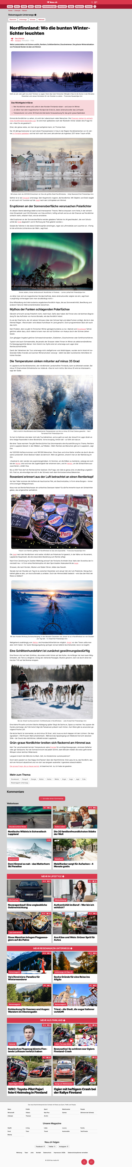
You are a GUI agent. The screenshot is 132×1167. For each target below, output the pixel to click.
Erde (19, 222)
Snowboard (81, 329)
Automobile (65, 1131)
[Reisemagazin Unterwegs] (52, 14)
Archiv (46, 1116)
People (82, 1109)
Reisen (24, 10)
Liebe (45, 1128)
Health (10, 1128)
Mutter (18, 463)
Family (82, 1128)
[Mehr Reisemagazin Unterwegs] (52, 948)
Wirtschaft (11, 1112)
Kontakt (38, 1152)
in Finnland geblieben (20, 133)
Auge (76, 563)
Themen (28, 1116)
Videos (28, 1112)
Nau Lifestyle (19, 38)
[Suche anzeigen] (92, 2)
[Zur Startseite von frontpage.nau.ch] (52, 2)
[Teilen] (84, 1162)
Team (26, 1152)
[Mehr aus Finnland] (52, 1020)
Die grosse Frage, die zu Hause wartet (24, 766)
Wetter (35, 642)
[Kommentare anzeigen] (91, 1162)
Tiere (27, 1131)
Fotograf (25, 198)
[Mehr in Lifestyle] (52, 876)
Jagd (38, 200)
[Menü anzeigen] (95, 2)
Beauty (10, 1134)
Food (9, 1131)
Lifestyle (17, 10)
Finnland (18, 40)
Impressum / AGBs (59, 1152)
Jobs (32, 1152)
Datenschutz (47, 1152)
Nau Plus (46, 1112)
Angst (69, 642)
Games (64, 1112)
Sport (45, 1109)
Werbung (19, 1152)
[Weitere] (94, 6)
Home (10, 10)
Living (28, 1128)
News (9, 1109)
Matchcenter (66, 1109)
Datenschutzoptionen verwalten (78, 1152)
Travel (46, 1131)
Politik (28, 1109)
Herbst (69, 463)
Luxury (64, 1128)
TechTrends (84, 1131)
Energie (53, 747)
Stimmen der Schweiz (87, 1112)
